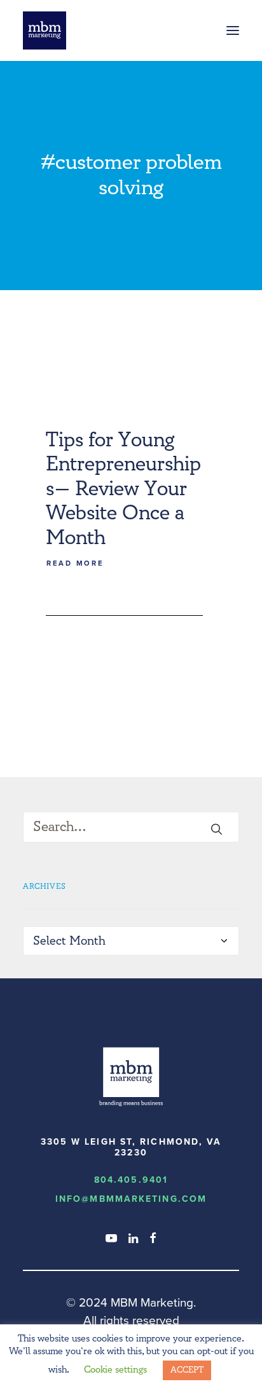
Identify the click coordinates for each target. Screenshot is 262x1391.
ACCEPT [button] (186, 1370)
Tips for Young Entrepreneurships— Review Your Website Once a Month (123, 488)
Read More (75, 563)
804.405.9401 (131, 1180)
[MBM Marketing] (44, 30)
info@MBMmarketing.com (131, 1199)
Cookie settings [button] (115, 1370)
